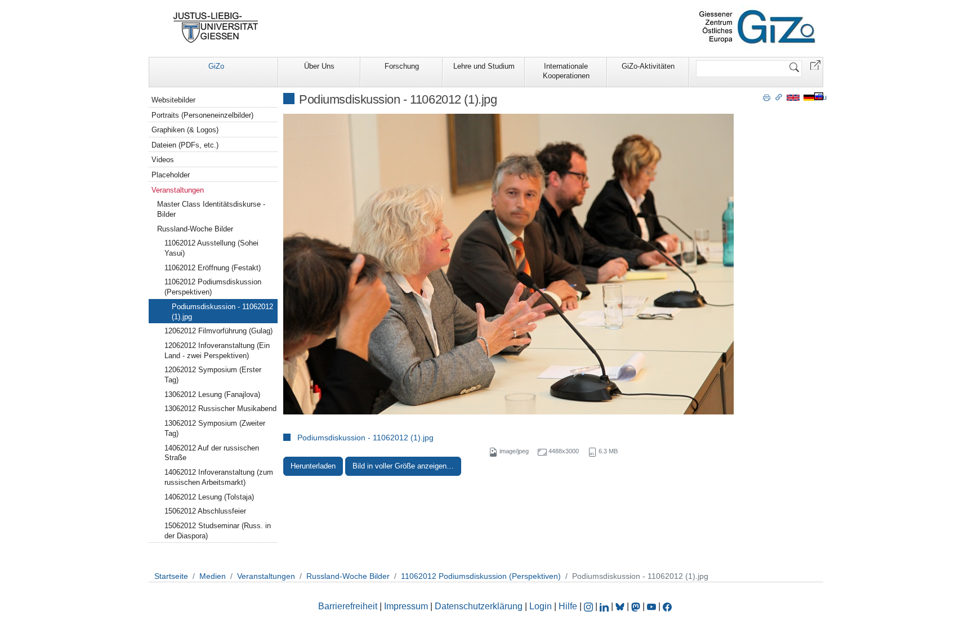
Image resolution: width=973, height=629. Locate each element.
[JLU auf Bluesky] (621, 606)
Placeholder (170, 175)
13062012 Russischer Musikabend (220, 408)
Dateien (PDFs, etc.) (184, 145)
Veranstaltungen (177, 190)
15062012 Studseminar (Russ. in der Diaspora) (217, 530)
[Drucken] (766, 96)
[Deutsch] (809, 97)
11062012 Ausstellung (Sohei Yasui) (211, 248)
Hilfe (568, 606)
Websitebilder (173, 100)
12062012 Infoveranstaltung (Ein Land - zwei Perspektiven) (217, 350)
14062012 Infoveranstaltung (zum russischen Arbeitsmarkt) (218, 477)
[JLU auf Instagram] (589, 606)
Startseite (171, 576)
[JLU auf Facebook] (667, 606)
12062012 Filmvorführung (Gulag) (218, 331)
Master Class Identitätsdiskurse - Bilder (211, 209)
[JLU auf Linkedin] (605, 606)
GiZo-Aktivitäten (648, 66)
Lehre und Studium (484, 66)
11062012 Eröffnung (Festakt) (212, 268)
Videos (162, 159)
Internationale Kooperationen (566, 71)
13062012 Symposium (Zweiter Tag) (214, 428)
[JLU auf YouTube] (651, 606)
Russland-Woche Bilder (195, 229)
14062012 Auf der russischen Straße (211, 453)
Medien (212, 576)
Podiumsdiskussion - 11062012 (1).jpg (365, 437)
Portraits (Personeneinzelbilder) (202, 115)
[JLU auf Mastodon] (636, 606)
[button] (815, 64)
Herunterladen (313, 466)
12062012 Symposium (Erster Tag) (212, 374)
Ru (822, 97)
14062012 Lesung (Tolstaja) (209, 497)
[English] (793, 97)
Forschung (402, 66)
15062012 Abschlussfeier (205, 511)
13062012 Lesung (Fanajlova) (212, 394)
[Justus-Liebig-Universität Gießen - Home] (216, 27)
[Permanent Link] (778, 96)
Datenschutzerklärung (479, 606)
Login (541, 606)
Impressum (406, 606)
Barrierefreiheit (347, 606)
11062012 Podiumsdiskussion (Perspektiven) (212, 287)
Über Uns (319, 66)
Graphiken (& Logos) (184, 130)
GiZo (216, 66)
